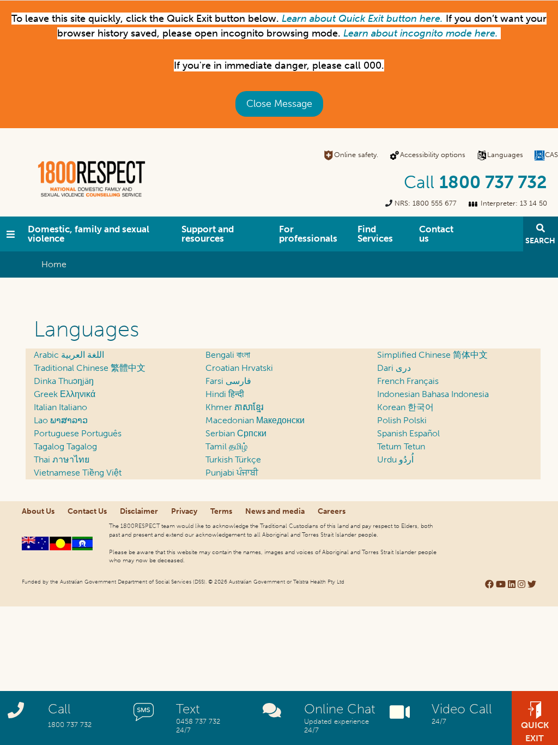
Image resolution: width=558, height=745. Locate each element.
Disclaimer (139, 511)
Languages (505, 155)
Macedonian (255, 420)
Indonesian (433, 394)
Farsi (228, 381)
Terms (221, 511)
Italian (60, 407)
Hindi (224, 394)
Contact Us (87, 511)
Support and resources (207, 234)
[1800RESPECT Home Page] (10, 234)
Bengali (227, 355)
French (408, 381)
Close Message (279, 104)
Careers (331, 511)
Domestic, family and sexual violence (88, 234)
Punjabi (231, 472)
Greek (64, 394)
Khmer (234, 407)
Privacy (184, 511)
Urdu (395, 459)
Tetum (401, 446)
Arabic (69, 355)
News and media (275, 511)
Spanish (408, 433)
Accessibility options (432, 155)
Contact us (436, 234)
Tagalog (65, 446)
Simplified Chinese (432, 355)
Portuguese (78, 433)
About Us (38, 511)
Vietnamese (78, 472)
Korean (405, 407)
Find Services (375, 234)
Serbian (235, 433)
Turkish (233, 459)
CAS (551, 155)
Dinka (64, 381)
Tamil (226, 446)
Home (53, 264)
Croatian (239, 368)
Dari (394, 368)
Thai (61, 459)
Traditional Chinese (89, 368)
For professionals (308, 234)
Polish (402, 420)
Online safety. (356, 155)
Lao (61, 420)
